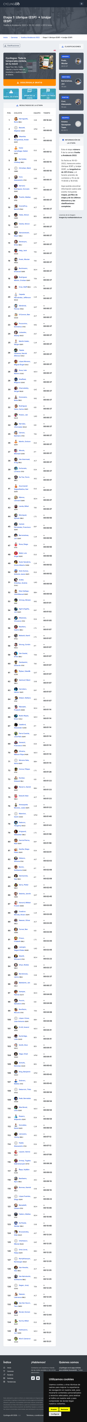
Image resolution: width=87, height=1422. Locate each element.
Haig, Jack (23, 250)
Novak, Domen (24, 1312)
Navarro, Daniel (25, 787)
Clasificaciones (13, 46)
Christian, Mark (25, 168)
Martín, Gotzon (25, 441)
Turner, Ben (23, 929)
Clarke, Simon (24, 224)
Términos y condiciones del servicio (39, 1415)
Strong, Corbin (24, 644)
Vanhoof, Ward (24, 680)
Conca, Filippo (24, 769)
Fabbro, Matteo (25, 1214)
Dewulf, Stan (24, 796)
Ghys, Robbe (24, 965)
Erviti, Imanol (24, 1027)
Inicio (5, 37)
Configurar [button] (55, 1414)
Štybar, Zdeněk (24, 671)
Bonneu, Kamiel (25, 1187)
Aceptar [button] (54, 1409)
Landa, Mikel (24, 506)
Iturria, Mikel (24, 1321)
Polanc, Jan (23, 415)
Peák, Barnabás (25, 1098)
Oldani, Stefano (25, 698)
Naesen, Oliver (24, 920)
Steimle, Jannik (25, 894)
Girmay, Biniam (25, 600)
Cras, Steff (23, 287)
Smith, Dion (23, 1045)
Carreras (14, 37)
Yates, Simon (24, 215)
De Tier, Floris (24, 477)
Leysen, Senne (24, 1152)
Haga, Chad (23, 1054)
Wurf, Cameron (25, 1339)
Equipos (10, 1375)
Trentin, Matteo (25, 197)
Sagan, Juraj (24, 1285)
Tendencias (11, 1382)
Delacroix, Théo (25, 1089)
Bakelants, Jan (24, 983)
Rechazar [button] (64, 1409)
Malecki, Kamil (24, 635)
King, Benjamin (24, 1072)
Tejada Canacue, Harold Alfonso (20, 353)
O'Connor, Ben (24, 314)
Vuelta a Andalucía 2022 (30, 37)
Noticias (10, 1378)
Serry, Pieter (23, 885)
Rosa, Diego (23, 544)
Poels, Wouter (24, 259)
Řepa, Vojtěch (24, 1169)
